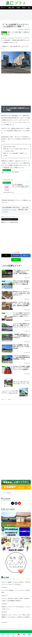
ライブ (22, 32)
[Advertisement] (16, 14)
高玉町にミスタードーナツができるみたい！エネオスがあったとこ (16, 608)
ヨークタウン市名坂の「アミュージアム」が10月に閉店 (16, 591)
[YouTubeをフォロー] (19, 503)
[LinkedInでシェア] (19, 487)
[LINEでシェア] (5, 487)
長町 (4, 34)
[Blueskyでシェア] (19, 478)
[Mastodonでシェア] (12, 478)
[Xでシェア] (5, 478)
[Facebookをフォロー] (16, 503)
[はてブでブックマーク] (26, 482)
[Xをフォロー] (12, 503)
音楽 (8, 34)
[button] (29, 493)
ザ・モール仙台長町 (14, 32)
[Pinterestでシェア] (12, 487)
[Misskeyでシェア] (26, 478)
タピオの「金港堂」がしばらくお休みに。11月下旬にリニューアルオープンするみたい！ (16, 583)
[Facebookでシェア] (5, 482)
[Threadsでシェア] (12, 482)
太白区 (27, 32)
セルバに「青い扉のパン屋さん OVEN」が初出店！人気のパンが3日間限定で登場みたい (16, 599)
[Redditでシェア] (19, 482)
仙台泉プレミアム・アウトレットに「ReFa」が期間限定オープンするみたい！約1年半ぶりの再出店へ (16, 617)
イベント (5, 32)
